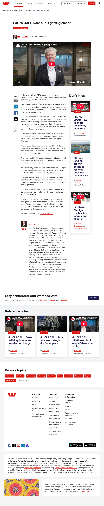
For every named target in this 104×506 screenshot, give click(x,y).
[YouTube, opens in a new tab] (18, 445)
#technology (10, 380)
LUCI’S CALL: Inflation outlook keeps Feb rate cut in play (83, 342)
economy (24, 28)
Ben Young (80, 133)
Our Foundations (55, 428)
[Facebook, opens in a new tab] (9, 445)
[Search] (99, 3)
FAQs (34, 405)
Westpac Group (55, 398)
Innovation (53, 435)
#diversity (78, 376)
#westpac (20, 376)
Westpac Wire (6, 10)
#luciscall (12, 332)
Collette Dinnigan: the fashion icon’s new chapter (80, 213)
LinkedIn (43, 300)
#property (68, 376)
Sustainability (54, 415)
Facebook (51, 300)
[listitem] (20, 336)
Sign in (91, 3)
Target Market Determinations (66, 468)
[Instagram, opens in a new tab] (27, 445)
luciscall (16, 28)
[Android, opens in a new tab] (76, 445)
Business (28, 3)
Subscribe (93, 298)
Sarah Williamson (80, 228)
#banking (41, 376)
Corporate (39, 3)
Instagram (63, 300)
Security (68, 406)
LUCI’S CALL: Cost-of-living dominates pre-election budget (20, 340)
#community (31, 376)
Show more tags (23, 380)
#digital (87, 376)
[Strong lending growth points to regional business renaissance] (80, 152)
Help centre (50, 3)
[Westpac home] (5, 3)
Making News (18, 10)
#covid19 (51, 376)
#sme (76, 152)
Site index (69, 419)
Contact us (36, 398)
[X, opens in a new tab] (14, 445)
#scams (77, 111)
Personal (18, 3)
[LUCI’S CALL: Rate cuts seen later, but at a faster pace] (52, 331)
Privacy (68, 410)
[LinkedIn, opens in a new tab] (23, 445)
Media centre (54, 408)
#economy (9, 376)
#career (77, 202)
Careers (52, 401)
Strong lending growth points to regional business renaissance (81, 167)
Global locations (55, 431)
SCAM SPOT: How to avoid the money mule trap (80, 122)
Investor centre (54, 405)
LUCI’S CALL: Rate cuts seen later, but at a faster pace (51, 340)
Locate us (36, 401)
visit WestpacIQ (47, 214)
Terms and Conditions (32, 468)
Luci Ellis (25, 37)
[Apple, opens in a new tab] (90, 445)
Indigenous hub (54, 419)
